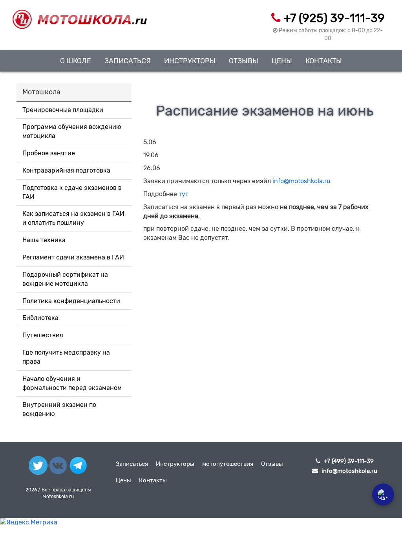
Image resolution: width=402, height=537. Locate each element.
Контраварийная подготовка (66, 170)
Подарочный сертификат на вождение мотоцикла (65, 279)
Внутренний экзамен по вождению (59, 409)
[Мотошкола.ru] (79, 14)
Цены (282, 61)
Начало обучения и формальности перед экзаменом (72, 383)
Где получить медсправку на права (66, 357)
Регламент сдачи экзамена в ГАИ (73, 257)
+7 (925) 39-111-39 (334, 18)
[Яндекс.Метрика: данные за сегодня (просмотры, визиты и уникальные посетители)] (28, 522)
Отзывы (243, 61)
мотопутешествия (227, 463)
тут (183, 194)
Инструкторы (190, 61)
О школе (75, 61)
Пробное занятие (48, 153)
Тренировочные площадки (62, 110)
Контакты (323, 61)
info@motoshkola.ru (301, 181)
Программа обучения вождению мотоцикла (71, 131)
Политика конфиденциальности (71, 301)
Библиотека (40, 318)
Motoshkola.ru (58, 496)
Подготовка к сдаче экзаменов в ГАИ (72, 192)
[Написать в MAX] (383, 495)
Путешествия (42, 335)
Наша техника (44, 240)
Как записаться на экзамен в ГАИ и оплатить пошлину (73, 218)
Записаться (127, 61)
